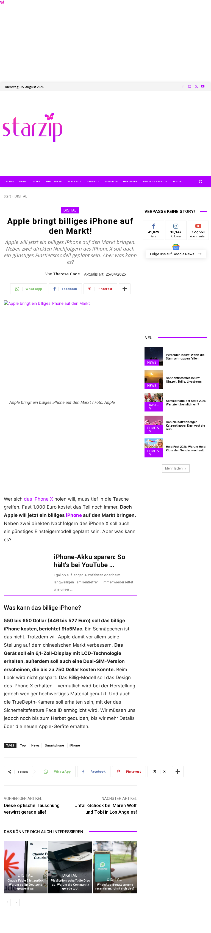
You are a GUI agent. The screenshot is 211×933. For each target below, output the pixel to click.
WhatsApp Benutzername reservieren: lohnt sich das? (115, 886)
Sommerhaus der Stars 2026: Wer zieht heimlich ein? (186, 402)
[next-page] (16, 902)
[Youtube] (202, 86)
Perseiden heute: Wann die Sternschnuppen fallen (185, 356)
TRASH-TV (153, 407)
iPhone (74, 515)
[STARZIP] (32, 127)
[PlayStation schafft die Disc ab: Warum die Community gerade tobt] (70, 867)
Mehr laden (174, 468)
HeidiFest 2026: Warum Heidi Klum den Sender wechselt (186, 448)
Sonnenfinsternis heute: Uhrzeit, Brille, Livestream (184, 379)
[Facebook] (183, 86)
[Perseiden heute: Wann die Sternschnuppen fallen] (154, 356)
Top (23, 745)
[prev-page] (7, 902)
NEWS (151, 362)
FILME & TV (153, 429)
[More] (125, 288)
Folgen (176, 225)
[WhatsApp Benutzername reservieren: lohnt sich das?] (115, 867)
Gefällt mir (153, 227)
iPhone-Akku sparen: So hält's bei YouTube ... (89, 561)
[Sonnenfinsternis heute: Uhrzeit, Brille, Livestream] (154, 379)
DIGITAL (21, 196)
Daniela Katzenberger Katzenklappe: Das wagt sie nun (185, 425)
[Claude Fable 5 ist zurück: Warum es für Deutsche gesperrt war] (26, 867)
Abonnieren (198, 225)
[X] (196, 86)
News (35, 745)
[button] (200, 181)
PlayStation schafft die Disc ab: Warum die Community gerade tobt (70, 884)
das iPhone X (38, 499)
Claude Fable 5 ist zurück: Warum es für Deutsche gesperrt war (25, 884)
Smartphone (54, 745)
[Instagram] (189, 86)
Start (7, 196)
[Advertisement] (105, 38)
